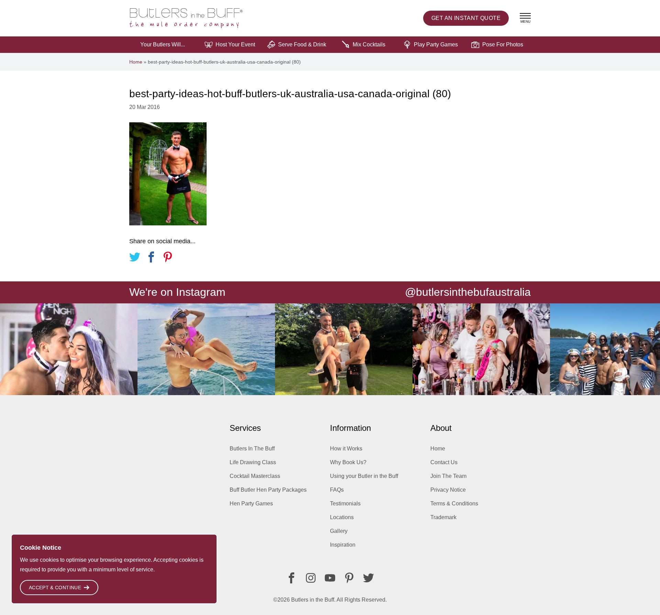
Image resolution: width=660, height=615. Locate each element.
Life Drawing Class (253, 462)
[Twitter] (368, 578)
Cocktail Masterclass (255, 476)
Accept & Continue (55, 587)
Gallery (339, 531)
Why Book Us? (348, 462)
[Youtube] (330, 578)
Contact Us (444, 462)
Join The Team (448, 476)
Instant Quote (465, 18)
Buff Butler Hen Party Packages (268, 490)
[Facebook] (291, 578)
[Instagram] (311, 578)
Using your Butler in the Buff (364, 476)
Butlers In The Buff (252, 448)
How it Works (346, 448)
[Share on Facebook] (151, 258)
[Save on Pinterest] (167, 258)
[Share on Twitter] (134, 258)
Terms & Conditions (454, 503)
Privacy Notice (448, 490)
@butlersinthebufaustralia (468, 292)
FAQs (337, 490)
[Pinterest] (349, 578)
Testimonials (345, 503)
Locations (342, 517)
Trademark (443, 517)
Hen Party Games (251, 503)
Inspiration (342, 545)
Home (135, 62)
